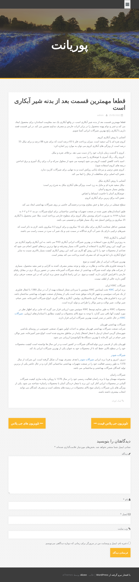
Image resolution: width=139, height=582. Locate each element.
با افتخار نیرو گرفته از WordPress (113, 574)
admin (100, 115)
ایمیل (123, 514)
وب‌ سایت (123, 528)
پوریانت (69, 44)
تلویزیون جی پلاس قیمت (112, 423)
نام (125, 499)
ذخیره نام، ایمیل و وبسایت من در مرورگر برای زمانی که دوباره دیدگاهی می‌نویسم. (86, 543)
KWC (111, 289)
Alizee (83, 574)
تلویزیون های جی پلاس (25, 423)
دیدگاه (125, 453)
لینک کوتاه (117, 400)
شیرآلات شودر (118, 355)
